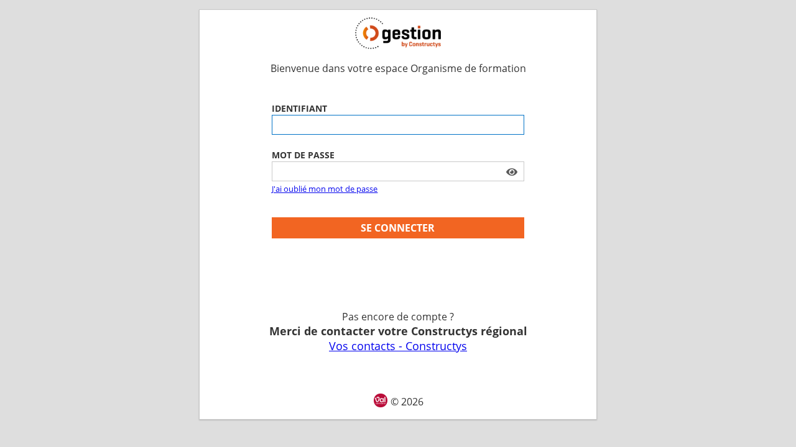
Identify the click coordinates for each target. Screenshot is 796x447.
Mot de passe (303, 155)
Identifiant (299, 108)
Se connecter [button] (398, 228)
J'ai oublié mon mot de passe (324, 188)
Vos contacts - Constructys (398, 345)
